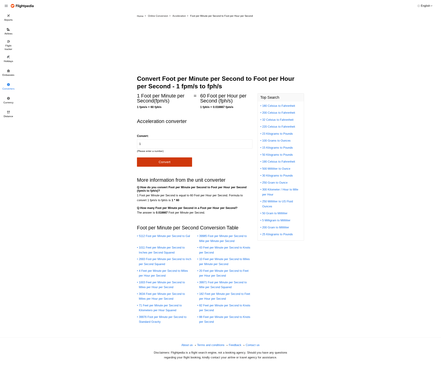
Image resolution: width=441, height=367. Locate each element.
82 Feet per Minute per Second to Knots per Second (224, 308)
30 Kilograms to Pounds (277, 175)
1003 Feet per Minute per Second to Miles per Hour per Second (162, 285)
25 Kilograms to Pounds (277, 234)
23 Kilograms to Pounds (277, 133)
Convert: (143, 136)
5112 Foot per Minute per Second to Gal (164, 236)
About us (187, 345)
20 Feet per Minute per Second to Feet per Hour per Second (224, 273)
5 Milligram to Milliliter (276, 220)
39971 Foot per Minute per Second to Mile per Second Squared (223, 285)
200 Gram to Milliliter (275, 227)
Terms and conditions (210, 345)
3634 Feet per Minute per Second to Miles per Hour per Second (162, 296)
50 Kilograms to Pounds (277, 154)
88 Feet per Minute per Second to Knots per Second (224, 319)
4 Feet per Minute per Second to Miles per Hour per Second (163, 273)
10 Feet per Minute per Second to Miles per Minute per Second (224, 261)
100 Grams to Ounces (276, 140)
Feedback (235, 345)
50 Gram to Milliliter (275, 213)
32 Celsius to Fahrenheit (278, 119)
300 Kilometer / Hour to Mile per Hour (280, 192)
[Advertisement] (220, 45)
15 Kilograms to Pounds (277, 147)
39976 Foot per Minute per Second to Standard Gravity (162, 319)
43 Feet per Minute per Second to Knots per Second (224, 250)
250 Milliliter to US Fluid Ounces (277, 204)
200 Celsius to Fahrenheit (278, 112)
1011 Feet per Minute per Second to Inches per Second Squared (162, 250)
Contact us (253, 345)
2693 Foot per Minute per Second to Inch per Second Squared (165, 261)
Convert (164, 162)
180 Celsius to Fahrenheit (278, 105)
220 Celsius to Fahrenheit (278, 126)
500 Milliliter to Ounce (276, 168)
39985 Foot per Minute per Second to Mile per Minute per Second (223, 238)
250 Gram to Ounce (275, 182)
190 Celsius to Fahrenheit (278, 161)
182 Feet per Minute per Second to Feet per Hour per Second (224, 296)
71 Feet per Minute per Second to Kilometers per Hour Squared (160, 308)
